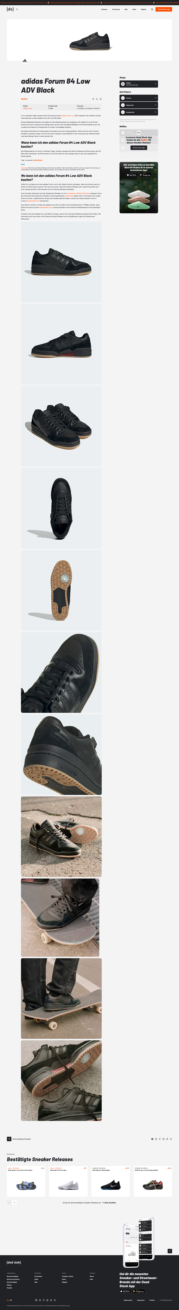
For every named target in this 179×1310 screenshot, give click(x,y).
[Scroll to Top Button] (170, 1251)
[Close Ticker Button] (171, 2)
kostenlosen (37, 160)
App (26, 168)
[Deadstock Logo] (10, 9)
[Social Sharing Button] (9, 1139)
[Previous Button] (9, 1202)
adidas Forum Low (68, 116)
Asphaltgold (69, 196)
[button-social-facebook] (160, 1139)
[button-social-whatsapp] (163, 1139)
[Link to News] (17, 9)
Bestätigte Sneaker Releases (40, 1159)
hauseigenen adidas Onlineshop (78, 193)
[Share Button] (93, 99)
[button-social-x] (171, 1139)
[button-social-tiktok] (167, 1139)
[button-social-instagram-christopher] (152, 1139)
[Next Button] (14, 1202)
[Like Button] (100, 99)
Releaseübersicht (33, 201)
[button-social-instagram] (156, 1139)
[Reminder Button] (97, 99)
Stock (23, 168)
